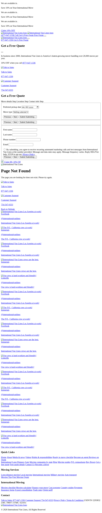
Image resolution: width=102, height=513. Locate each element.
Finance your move (40, 487)
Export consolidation (23, 490)
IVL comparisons (78, 462)
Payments (78, 487)
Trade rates (37, 490)
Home (3, 457)
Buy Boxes (90, 462)
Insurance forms (7, 490)
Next (15, 117)
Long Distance (18, 462)
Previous (7, 117)
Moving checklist (8, 487)
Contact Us (30, 464)
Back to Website (8, 209)
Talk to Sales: (13, 500)
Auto (27, 462)
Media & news (18, 457)
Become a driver (42, 464)
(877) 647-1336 (28, 63)
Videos (28, 457)
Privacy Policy (29, 154)
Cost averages (54, 487)
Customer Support (39, 500)
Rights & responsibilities (42, 457)
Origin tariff (48, 490)
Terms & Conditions (75, 500)
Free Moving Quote (20, 477)
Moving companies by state (41, 462)
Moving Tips (6, 477)
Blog (55, 462)
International (6, 462)
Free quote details (17, 464)
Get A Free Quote (21, 40)
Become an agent (81, 457)
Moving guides (64, 462)
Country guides (67, 487)
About (9, 457)
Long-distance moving (10, 475)
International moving (41, 475)
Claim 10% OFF (8, 30)
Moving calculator (23, 487)
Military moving (57, 475)
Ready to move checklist (63, 457)
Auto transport (71, 475)
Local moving (26, 475)
